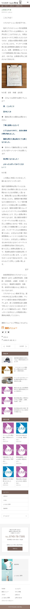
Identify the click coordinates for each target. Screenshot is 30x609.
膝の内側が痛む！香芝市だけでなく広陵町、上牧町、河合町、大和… (21, 399)
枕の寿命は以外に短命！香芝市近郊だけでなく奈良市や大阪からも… (21, 410)
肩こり (14, 340)
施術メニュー (5, 591)
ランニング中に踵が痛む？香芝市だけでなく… (8, 437)
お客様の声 (6, 340)
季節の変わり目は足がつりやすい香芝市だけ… (21, 481)
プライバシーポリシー (7, 600)
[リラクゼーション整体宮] (12, 2)
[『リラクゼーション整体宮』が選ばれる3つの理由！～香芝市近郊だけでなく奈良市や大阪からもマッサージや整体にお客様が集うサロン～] (7, 370)
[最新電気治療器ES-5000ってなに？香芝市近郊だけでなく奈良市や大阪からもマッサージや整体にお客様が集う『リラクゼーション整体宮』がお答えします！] (7, 360)
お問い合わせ (18, 597)
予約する (15, 548)
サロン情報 (18, 591)
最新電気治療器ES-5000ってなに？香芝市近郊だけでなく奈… (21, 359)
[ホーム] (2, 6)
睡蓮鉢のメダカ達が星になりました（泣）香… (8, 481)
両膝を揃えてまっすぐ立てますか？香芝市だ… (8, 459)
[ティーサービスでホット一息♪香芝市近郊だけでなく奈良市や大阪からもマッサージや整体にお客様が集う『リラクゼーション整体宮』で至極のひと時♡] (7, 380)
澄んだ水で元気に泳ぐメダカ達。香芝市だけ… (21, 437)
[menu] (27, 2)
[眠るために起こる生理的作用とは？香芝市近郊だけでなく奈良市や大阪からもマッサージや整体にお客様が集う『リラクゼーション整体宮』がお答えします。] (7, 390)
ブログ (3, 594)
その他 (4, 500)
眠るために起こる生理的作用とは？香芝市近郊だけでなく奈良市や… (21, 389)
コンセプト (18, 588)
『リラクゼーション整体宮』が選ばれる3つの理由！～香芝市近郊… (20, 369)
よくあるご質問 (6, 504)
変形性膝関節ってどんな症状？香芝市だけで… (21, 459)
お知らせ (10, 12)
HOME (3, 588)
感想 (11, 340)
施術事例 (5, 508)
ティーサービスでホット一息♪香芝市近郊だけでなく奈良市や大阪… (21, 379)
